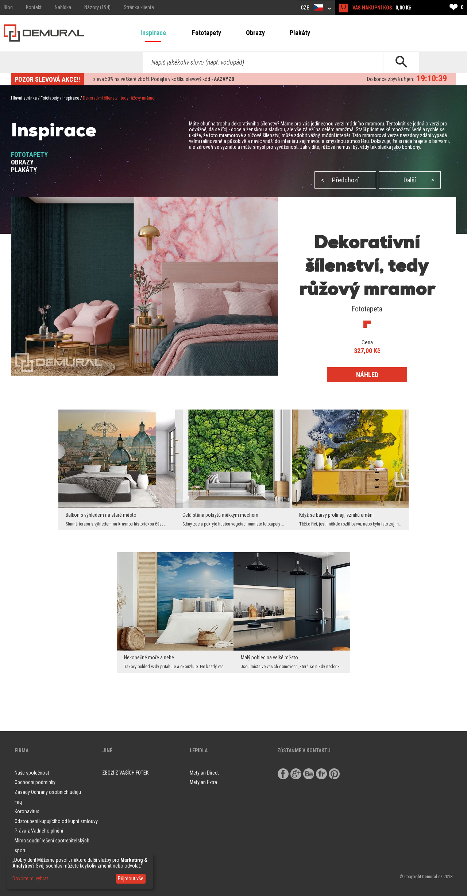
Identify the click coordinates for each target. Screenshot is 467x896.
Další (419, 180)
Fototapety (206, 32)
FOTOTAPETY (29, 154)
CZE (305, 8)
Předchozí (340, 180)
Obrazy (255, 32)
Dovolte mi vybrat (30, 878)
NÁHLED (367, 375)
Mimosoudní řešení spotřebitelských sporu (52, 845)
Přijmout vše (130, 878)
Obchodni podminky (35, 782)
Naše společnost (32, 773)
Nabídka (63, 7)
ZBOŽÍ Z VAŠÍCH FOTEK (125, 773)
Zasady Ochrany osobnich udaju (48, 792)
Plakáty (300, 32)
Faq (18, 802)
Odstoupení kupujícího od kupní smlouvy (56, 821)
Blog (8, 7)
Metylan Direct (204, 773)
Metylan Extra (203, 782)
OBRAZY (22, 162)
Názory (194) (97, 7)
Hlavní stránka (24, 98)
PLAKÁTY (24, 170)
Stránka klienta (139, 7)
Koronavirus (27, 811)
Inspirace (153, 32)
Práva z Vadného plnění (39, 831)
